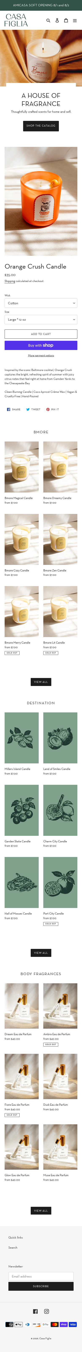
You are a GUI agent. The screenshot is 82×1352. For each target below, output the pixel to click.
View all (41, 682)
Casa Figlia (45, 1338)
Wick (7, 295)
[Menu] (74, 20)
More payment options (41, 355)
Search (12, 1247)
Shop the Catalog (41, 125)
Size (7, 312)
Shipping (10, 281)
